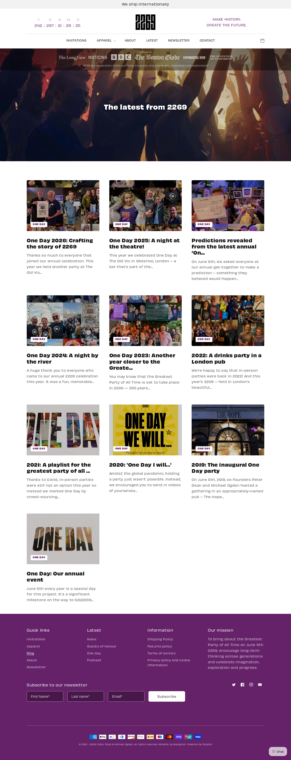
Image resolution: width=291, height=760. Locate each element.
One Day (121, 339)
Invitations (36, 639)
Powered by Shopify (199, 744)
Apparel (33, 646)
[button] (106, 40)
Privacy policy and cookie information (168, 662)
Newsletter (36, 667)
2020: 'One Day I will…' (140, 464)
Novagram (179, 744)
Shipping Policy (160, 639)
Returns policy (159, 646)
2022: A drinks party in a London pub (227, 358)
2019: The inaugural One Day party (225, 467)
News (91, 639)
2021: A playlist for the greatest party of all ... (59, 467)
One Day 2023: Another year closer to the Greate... (142, 361)
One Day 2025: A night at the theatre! (144, 243)
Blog (30, 653)
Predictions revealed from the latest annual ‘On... (224, 246)
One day (39, 224)
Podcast (94, 660)
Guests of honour (102, 646)
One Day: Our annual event (55, 576)
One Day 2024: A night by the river (62, 358)
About (32, 660)
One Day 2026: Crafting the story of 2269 (60, 243)
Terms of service (161, 653)
